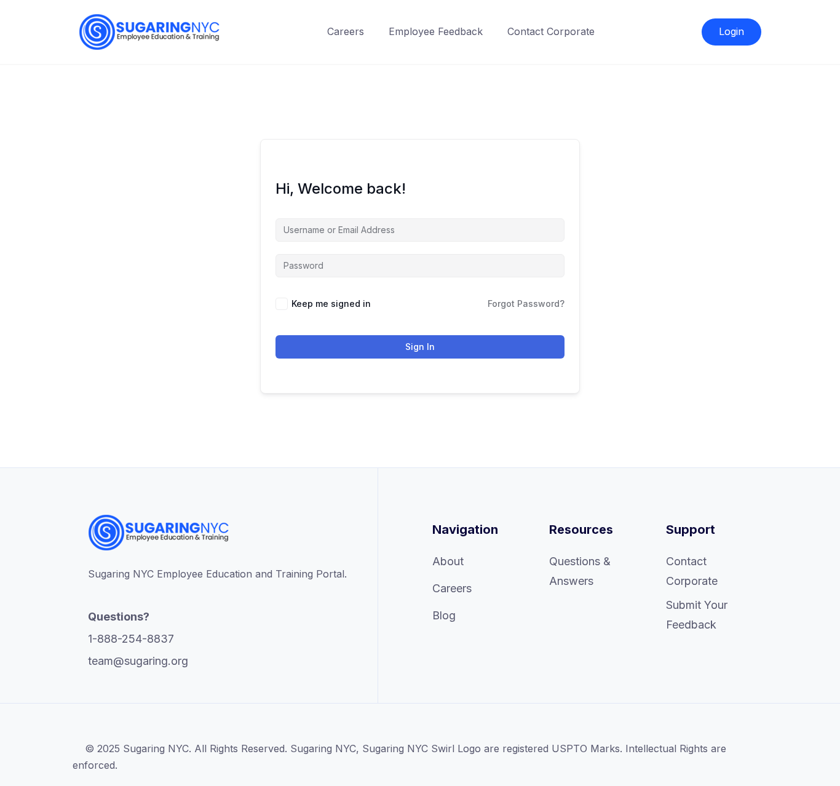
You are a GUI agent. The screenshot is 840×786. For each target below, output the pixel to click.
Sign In (420, 346)
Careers (345, 31)
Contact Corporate (551, 31)
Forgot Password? (526, 303)
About (448, 561)
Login (731, 31)
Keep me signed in (331, 303)
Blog (444, 615)
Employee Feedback (436, 31)
